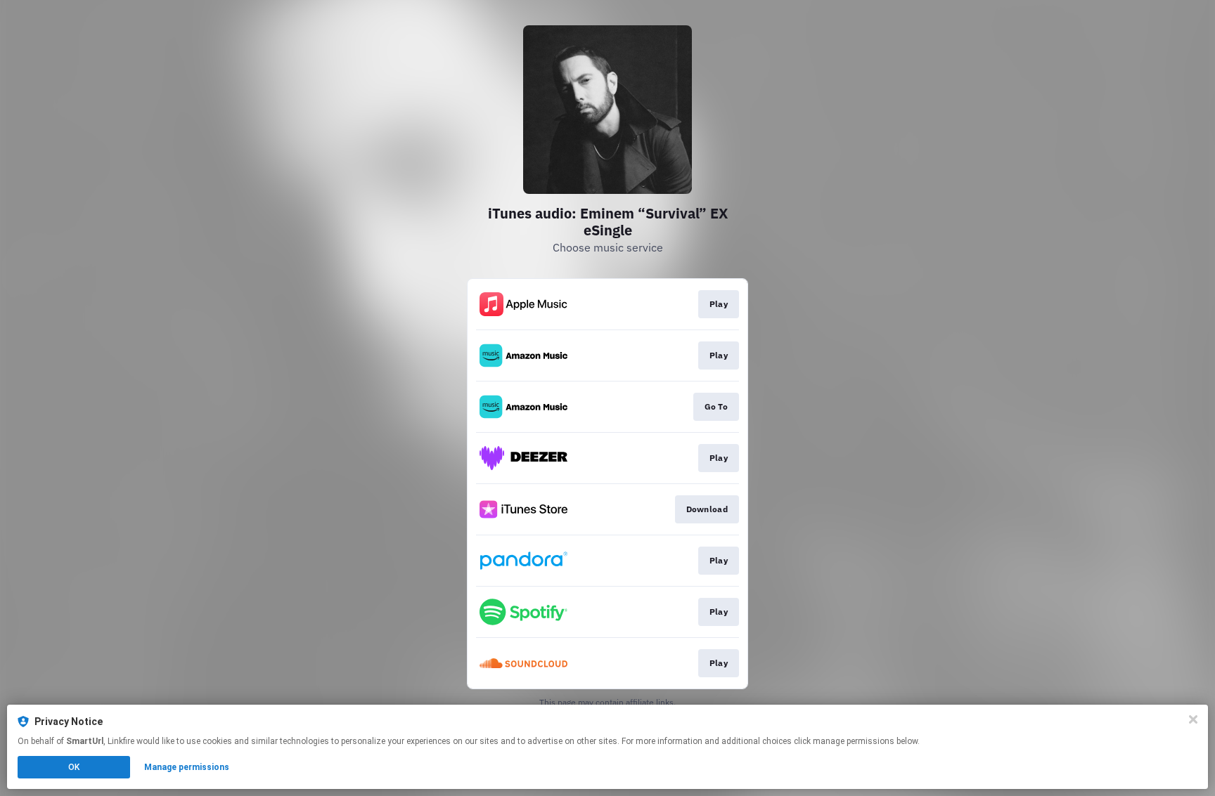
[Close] (1193, 719)
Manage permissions (186, 767)
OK (73, 767)
